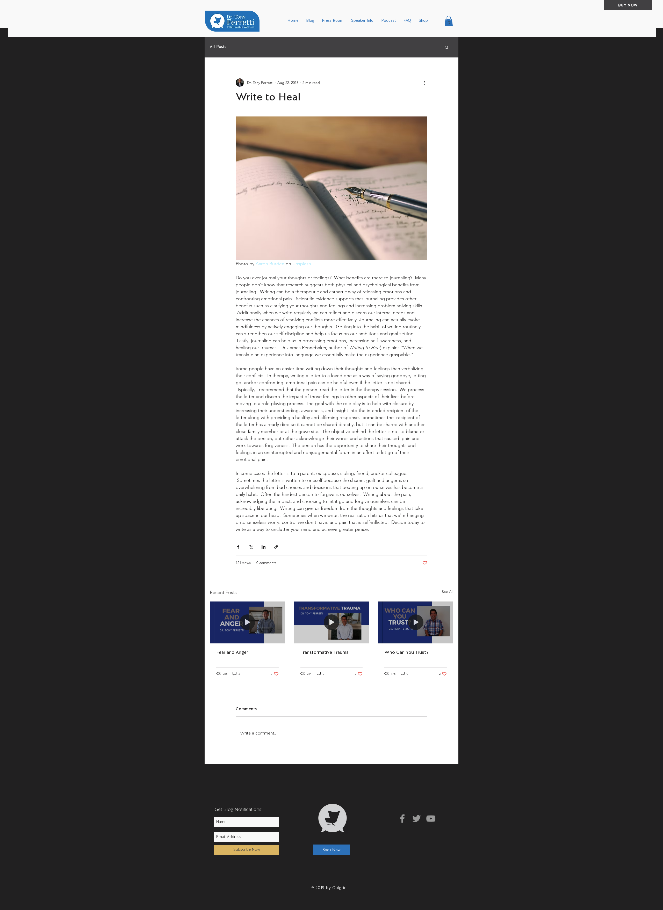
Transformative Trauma (324, 652)
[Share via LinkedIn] (263, 546)
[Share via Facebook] (238, 546)
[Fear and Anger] (247, 622)
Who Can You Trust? (406, 652)
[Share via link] (276, 546)
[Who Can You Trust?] (415, 622)
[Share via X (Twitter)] (250, 546)
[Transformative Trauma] (331, 622)
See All (447, 591)
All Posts (218, 47)
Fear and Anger (232, 652)
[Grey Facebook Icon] (402, 818)
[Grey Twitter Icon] (416, 818)
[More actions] (424, 82)
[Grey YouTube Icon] (430, 818)
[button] (448, 21)
